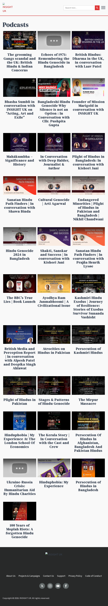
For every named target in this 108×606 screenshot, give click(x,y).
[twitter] (42, 586)
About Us (10, 575)
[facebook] (66, 586)
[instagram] (50, 586)
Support (61, 575)
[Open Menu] (103, 7)
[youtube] (58, 586)
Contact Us (48, 575)
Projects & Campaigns (29, 575)
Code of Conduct (93, 575)
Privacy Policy (75, 575)
